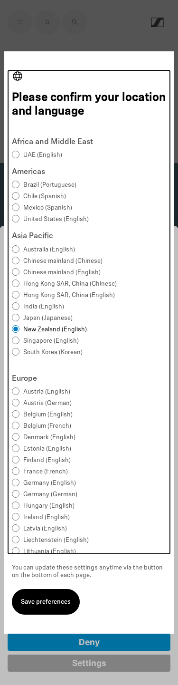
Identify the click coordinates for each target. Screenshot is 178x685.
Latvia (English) (45, 529)
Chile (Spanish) (44, 196)
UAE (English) (42, 155)
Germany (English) (49, 483)
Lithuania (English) (49, 552)
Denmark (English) (49, 437)
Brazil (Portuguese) (49, 185)
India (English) (43, 307)
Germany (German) (50, 495)
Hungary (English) (49, 506)
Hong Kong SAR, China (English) (69, 295)
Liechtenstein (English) (56, 540)
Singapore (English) (51, 341)
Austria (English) (46, 392)
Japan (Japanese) (48, 318)
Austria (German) (47, 403)
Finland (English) (47, 460)
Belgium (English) (48, 415)
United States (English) (56, 219)
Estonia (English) (47, 449)
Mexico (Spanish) (47, 208)
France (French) (45, 472)
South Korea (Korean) (53, 352)
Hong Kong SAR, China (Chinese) (70, 284)
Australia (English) (49, 250)
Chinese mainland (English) (62, 273)
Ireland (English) (46, 517)
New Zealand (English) (55, 330)
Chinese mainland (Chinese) (63, 261)
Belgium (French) (47, 426)
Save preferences (46, 602)
